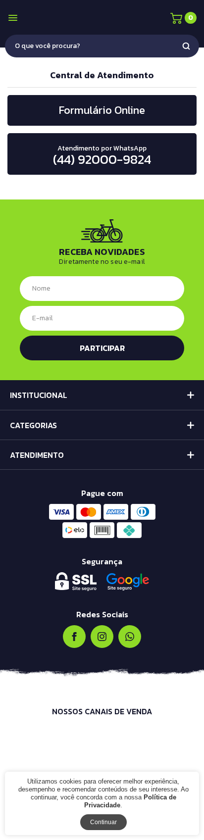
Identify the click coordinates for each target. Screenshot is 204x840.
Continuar (103, 822)
